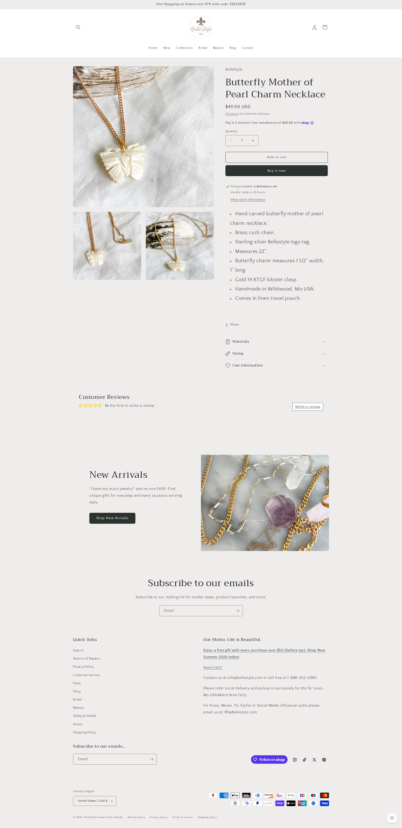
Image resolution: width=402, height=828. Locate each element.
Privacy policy (159, 817)
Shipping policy (207, 817)
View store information (248, 200)
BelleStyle (90, 817)
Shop (77, 691)
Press (77, 683)
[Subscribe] (237, 610)
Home (77, 724)
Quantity (231, 131)
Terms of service (182, 817)
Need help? (213, 667)
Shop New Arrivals (112, 518)
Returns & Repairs (86, 658)
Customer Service (86, 675)
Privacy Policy (83, 667)
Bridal (77, 699)
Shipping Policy (84, 732)
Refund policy (136, 817)
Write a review (308, 407)
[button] (78, 27)
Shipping (231, 113)
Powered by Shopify (110, 817)
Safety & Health (85, 716)
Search (78, 650)
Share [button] (234, 324)
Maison (78, 708)
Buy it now (277, 171)
